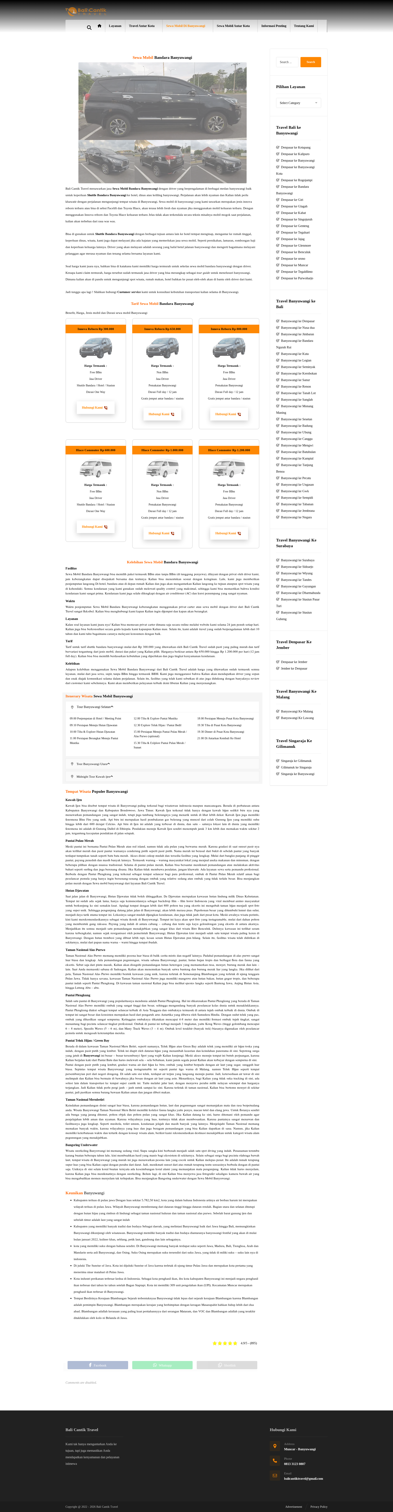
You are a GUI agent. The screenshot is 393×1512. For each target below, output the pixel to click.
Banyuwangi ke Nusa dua (298, 327)
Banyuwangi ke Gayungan (298, 586)
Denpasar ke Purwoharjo (297, 278)
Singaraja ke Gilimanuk (296, 761)
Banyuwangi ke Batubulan (298, 452)
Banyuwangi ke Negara (296, 517)
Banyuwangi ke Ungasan (297, 484)
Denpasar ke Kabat (293, 213)
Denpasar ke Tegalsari (295, 232)
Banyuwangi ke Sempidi (297, 497)
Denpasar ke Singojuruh (296, 219)
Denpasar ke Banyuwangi (298, 160)
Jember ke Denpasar (294, 668)
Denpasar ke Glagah (294, 206)
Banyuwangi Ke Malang (297, 711)
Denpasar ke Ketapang (296, 147)
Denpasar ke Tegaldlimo (297, 271)
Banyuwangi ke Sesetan (296, 419)
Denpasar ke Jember (294, 662)
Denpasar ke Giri (292, 199)
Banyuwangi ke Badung (297, 425)
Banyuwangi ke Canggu (297, 439)
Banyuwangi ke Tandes (296, 580)
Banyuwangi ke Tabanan (297, 504)
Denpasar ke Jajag (293, 239)
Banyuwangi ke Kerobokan (299, 373)
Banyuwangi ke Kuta (295, 354)
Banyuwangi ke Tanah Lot (298, 393)
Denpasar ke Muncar (294, 265)
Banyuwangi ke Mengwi (297, 445)
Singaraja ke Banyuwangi (297, 774)
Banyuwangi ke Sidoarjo (297, 566)
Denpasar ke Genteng (295, 226)
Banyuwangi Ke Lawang (297, 718)
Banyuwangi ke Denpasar (298, 321)
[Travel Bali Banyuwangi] (86, 11)
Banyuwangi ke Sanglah (297, 399)
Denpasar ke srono (293, 258)
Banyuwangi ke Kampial (297, 458)
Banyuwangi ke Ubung (296, 432)
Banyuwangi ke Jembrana (298, 510)
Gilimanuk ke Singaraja (296, 767)
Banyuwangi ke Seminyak (298, 367)
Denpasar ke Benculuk (296, 252)
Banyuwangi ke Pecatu (296, 478)
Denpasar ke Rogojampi (296, 180)
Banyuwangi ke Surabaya (297, 560)
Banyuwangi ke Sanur (295, 380)
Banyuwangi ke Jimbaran (297, 334)
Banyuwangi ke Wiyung (297, 573)
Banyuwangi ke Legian (296, 360)
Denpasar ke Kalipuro (295, 154)
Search (311, 62)
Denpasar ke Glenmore (296, 245)
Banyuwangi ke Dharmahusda (300, 593)
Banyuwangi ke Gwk (295, 491)
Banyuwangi (92, 1055)
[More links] (322, 26)
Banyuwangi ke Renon (296, 386)
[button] (96, 407)
